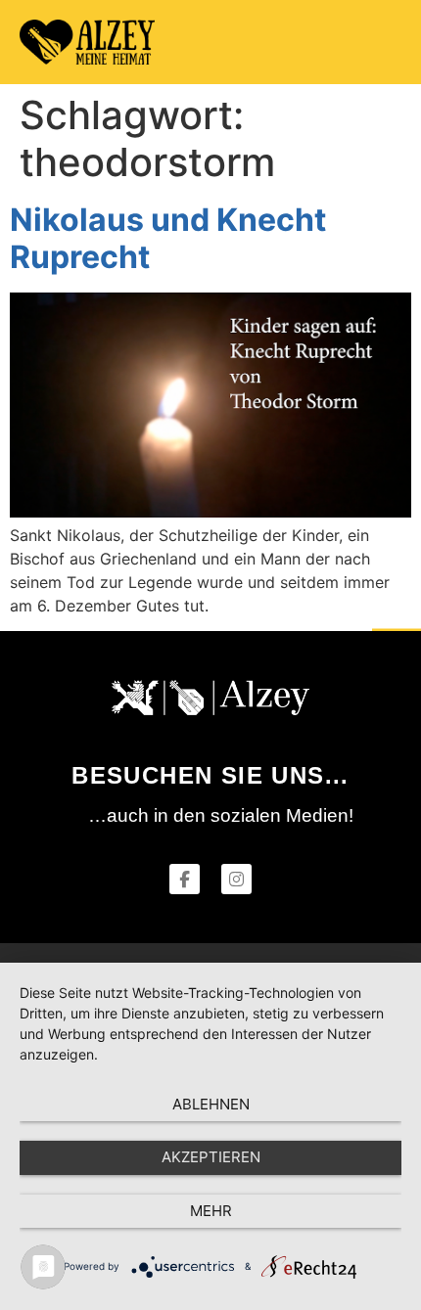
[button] (382, 43)
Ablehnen (211, 1104)
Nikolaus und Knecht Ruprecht (168, 238)
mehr (211, 1210)
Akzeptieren (211, 1157)
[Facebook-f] (184, 879)
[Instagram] (236, 879)
